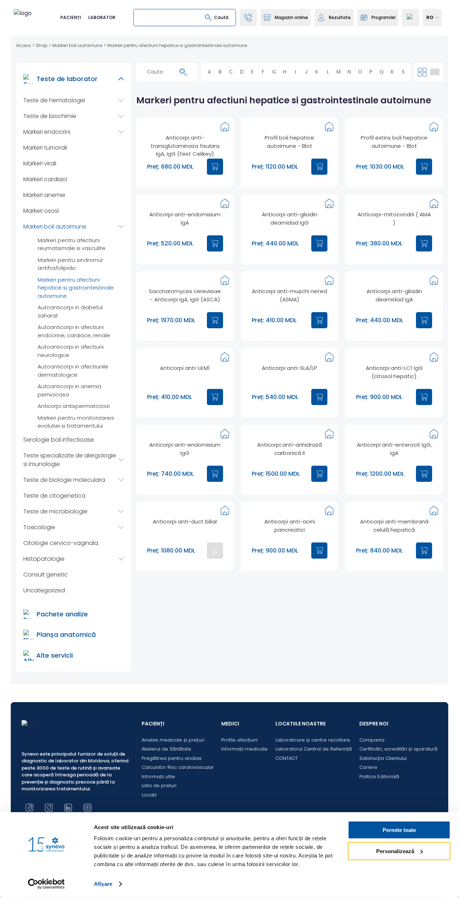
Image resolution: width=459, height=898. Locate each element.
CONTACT (286, 758)
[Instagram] (49, 807)
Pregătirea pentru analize (172, 758)
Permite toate (399, 830)
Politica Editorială (379, 776)
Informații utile (158, 776)
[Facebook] (29, 807)
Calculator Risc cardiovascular (178, 767)
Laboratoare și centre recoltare (312, 740)
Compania (371, 740)
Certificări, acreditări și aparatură (398, 749)
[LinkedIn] (68, 807)
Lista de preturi (159, 785)
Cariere (368, 767)
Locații (149, 794)
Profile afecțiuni (239, 740)
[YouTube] (87, 807)
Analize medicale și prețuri (173, 740)
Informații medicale (244, 749)
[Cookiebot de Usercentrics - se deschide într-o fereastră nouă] (46, 884)
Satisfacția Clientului (383, 758)
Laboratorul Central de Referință (313, 749)
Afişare (103, 884)
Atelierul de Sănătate (166, 749)
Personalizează (395, 851)
